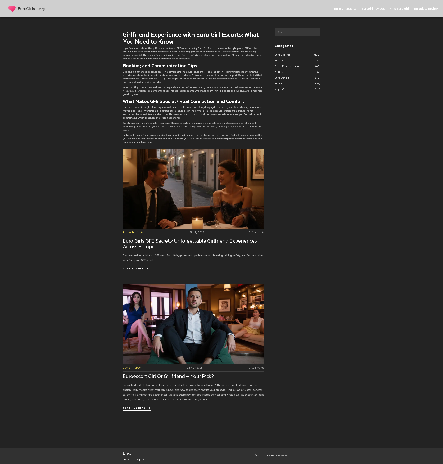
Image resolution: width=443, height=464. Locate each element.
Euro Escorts (297, 54)
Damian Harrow (132, 368)
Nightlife (297, 89)
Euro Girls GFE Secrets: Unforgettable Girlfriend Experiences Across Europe (190, 243)
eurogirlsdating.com (134, 459)
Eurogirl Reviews (373, 8)
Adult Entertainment (297, 66)
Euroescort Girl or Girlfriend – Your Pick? (168, 376)
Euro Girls (297, 60)
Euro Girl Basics (345, 8)
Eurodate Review (426, 8)
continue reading (137, 268)
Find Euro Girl (399, 8)
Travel (297, 83)
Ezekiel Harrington (134, 232)
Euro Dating (297, 77)
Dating (297, 72)
